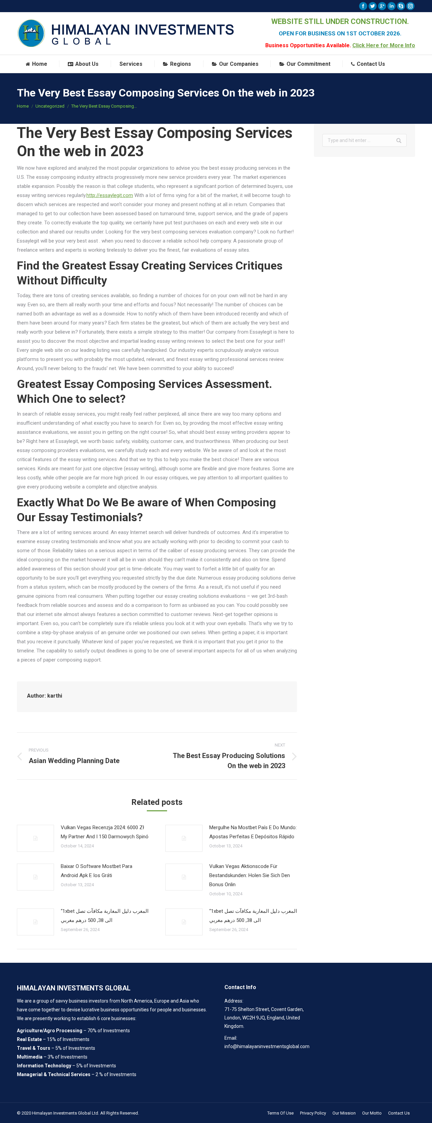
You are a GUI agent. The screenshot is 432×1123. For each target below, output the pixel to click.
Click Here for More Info (383, 45)
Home (23, 106)
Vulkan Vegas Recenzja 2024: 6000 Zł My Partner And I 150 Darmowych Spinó (104, 832)
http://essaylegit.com (109, 195)
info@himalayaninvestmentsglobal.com (266, 1046)
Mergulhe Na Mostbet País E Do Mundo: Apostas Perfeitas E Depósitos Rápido (253, 832)
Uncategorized (49, 106)
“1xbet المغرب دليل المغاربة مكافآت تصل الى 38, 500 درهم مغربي (104, 915)
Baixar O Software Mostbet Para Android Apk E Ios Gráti (96, 870)
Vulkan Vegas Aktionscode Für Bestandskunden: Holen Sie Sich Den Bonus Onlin (249, 875)
